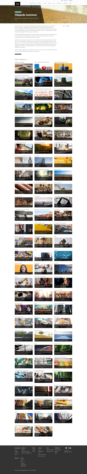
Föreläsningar (40, 451)
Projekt (33, 451)
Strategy (16, 451)
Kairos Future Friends (42, 454)
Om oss (22, 458)
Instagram (70, 448)
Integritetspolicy (23, 464)
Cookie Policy (23, 466)
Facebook (66, 26)
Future (16, 449)
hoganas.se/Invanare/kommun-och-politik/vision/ (29, 51)
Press (22, 461)
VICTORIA (23, 449)
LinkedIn (68, 26)
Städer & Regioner (18, 54)
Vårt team (22, 459)
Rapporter (56, 451)
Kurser (39, 449)
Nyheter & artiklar (58, 449)
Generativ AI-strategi (25, 451)
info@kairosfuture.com (68, 451)
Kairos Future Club (41, 456)
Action (16, 454)
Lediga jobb (23, 463)
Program (33, 449)
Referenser (17, 458)
